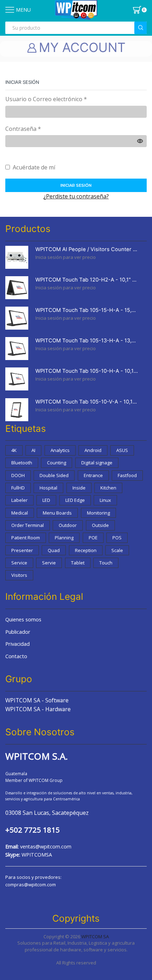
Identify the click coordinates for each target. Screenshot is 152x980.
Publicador (17, 631)
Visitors (19, 575)
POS (117, 537)
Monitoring (98, 513)
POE (93, 537)
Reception (86, 550)
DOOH (18, 475)
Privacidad (17, 643)
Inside (79, 488)
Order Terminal (27, 525)
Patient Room (25, 537)
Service (19, 562)
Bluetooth (21, 462)
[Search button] (140, 28)
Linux (105, 500)
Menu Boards (57, 513)
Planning (64, 537)
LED (46, 500)
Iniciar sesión (76, 185)
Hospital (48, 488)
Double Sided (54, 475)
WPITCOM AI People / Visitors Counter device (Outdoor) (86, 249)
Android (92, 450)
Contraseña (23, 128)
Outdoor (68, 525)
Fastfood (127, 475)
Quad (54, 550)
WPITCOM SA (95, 936)
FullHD (18, 488)
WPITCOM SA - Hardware (38, 709)
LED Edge (75, 500)
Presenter (22, 550)
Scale (117, 550)
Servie (49, 562)
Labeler (19, 500)
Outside (100, 525)
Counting (56, 462)
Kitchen (108, 488)
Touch (105, 562)
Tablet (77, 562)
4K (14, 450)
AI (33, 450)
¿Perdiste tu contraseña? (76, 196)
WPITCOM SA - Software (37, 700)
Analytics (60, 450)
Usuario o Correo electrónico (46, 99)
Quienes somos (23, 619)
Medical (19, 513)
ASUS (122, 450)
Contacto (16, 656)
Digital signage (96, 462)
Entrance (93, 475)
